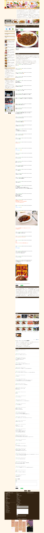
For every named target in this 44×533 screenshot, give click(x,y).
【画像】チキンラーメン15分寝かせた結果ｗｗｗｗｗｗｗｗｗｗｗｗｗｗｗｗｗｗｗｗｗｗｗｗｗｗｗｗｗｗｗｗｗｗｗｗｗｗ (33, 14)
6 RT (12, 19)
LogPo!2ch (7, 505)
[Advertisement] (10, 14)
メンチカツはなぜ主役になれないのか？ (9, 75)
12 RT (5, 19)
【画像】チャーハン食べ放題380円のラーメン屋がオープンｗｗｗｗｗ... (10, 53)
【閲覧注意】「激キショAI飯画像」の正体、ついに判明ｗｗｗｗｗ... (10, 63)
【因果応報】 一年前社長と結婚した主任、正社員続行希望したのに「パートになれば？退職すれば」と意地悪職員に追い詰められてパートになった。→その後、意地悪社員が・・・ (27, 57)
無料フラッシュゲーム (19, 503)
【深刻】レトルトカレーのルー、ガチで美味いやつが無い (22, 345)
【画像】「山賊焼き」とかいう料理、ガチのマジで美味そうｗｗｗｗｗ (9, 72)
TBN (6, 496)
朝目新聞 (7, 493)
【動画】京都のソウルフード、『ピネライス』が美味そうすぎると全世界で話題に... (10, 66)
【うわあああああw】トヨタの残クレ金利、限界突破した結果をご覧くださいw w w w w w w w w (33, 290)
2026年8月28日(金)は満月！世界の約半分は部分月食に (22, 14)
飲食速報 (18, 494)
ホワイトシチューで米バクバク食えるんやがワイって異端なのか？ (23, 344)
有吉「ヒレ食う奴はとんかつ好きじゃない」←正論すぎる (9, 77)
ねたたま (7, 499)
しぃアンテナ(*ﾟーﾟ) (8, 508)
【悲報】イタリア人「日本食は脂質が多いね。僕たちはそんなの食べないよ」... (10, 61)
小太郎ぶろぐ (18, 498)
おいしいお (22, 4)
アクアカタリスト (18, 493)
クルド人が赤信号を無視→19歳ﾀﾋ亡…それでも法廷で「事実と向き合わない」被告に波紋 (33, 289)
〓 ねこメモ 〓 (18, 501)
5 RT (19, 19)
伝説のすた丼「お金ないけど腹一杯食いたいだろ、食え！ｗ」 (9, 74)
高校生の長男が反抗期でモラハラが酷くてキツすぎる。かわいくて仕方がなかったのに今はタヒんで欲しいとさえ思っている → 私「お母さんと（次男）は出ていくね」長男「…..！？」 (21, 289)
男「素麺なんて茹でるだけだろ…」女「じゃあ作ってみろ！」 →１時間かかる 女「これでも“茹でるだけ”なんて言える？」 (9, 70)
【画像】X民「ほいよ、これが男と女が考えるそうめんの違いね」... (10, 58)
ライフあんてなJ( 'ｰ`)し (8, 512)
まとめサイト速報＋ (8, 510)
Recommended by (34, 339)
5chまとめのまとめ (8, 503)
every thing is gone (8, 494)
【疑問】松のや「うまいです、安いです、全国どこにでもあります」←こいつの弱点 (9, 86)
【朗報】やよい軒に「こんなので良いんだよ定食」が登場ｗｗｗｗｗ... (10, 47)
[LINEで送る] (21, 285)
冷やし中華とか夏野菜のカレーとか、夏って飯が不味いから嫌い (23, 346)
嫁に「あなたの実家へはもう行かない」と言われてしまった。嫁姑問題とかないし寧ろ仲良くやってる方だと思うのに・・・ (33, 16)
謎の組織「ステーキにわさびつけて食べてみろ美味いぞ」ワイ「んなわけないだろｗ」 (36, 24)
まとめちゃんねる (7, 511)
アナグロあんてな (7, 506)
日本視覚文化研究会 (8, 498)
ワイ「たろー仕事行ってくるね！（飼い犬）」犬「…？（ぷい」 (21, 294)
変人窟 (6, 500)
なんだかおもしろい (19, 500)
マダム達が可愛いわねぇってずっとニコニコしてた (33, 294)
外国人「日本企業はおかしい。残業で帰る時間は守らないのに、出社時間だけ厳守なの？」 (26, 63)
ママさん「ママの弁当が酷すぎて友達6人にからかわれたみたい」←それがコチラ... (10, 50)
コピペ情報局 (18, 499)
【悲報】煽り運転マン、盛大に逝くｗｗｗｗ (21, 295)
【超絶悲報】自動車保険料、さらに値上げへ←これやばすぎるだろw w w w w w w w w (33, 288)
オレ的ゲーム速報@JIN (19, 495)
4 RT (26, 19)
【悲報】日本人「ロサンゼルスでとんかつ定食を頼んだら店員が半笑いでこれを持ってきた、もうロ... (10, 42)
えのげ (17, 496)
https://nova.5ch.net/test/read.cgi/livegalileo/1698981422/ (23, 283)
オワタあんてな (7, 507)
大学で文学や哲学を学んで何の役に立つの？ (22, 16)
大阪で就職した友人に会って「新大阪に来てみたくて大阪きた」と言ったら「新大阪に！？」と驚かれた (33, 15)
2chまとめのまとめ (8, 502)
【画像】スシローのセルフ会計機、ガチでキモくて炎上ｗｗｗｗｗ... (10, 45)
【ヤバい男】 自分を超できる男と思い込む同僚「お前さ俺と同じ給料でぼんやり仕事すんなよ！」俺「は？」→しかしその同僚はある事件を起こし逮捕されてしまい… (22, 9)
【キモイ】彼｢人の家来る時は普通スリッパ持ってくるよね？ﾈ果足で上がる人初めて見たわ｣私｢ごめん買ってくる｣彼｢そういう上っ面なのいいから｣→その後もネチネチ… (21, 288)
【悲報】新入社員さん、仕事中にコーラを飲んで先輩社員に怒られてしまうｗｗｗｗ (29, 24)
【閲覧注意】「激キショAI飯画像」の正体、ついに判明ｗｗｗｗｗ (33, 9)
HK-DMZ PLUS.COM (8, 495)
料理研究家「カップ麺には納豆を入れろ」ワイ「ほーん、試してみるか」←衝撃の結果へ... (10, 55)
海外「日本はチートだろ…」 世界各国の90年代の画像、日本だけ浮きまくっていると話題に (22, 15)
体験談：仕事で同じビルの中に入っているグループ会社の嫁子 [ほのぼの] (33, 295)
